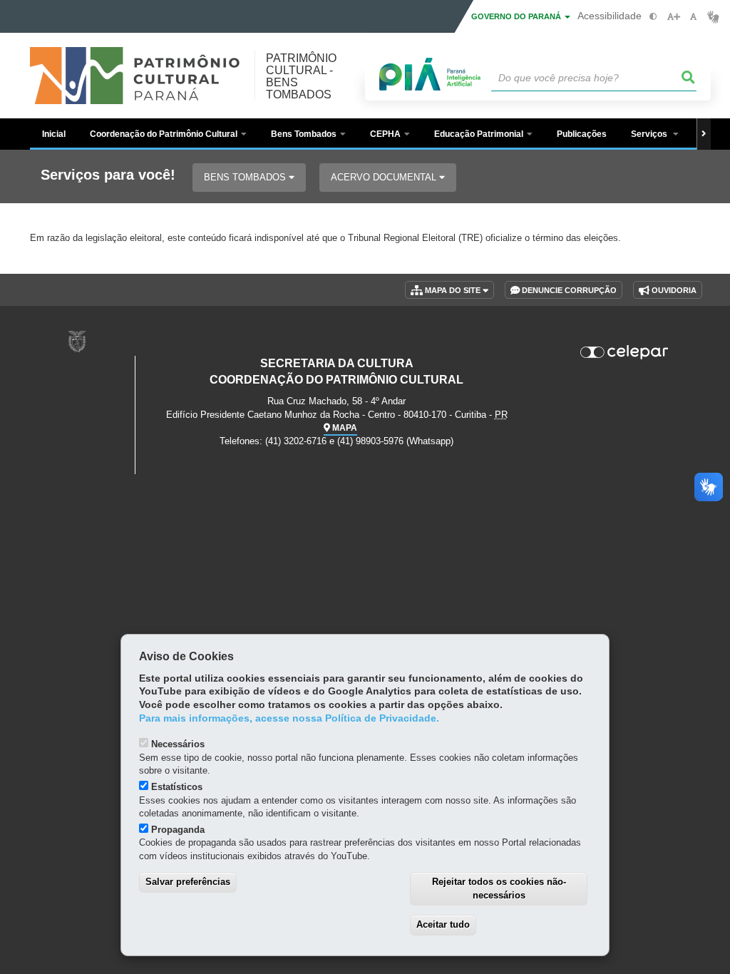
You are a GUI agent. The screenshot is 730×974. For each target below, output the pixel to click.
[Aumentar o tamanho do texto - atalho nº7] (673, 17)
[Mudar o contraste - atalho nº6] (653, 17)
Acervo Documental (385, 177)
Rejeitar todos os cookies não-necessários (499, 888)
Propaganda (178, 829)
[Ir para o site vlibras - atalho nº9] (713, 17)
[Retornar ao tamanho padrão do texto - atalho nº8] (693, 17)
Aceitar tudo (443, 924)
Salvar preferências (187, 881)
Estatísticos (176, 786)
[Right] (703, 134)
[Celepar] (624, 352)
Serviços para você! (108, 175)
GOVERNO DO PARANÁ (517, 16)
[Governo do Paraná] (77, 341)
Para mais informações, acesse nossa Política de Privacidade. (289, 718)
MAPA (343, 428)
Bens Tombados (246, 177)
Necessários (178, 744)
